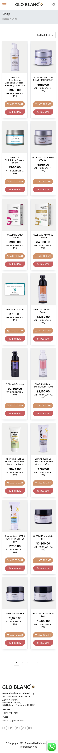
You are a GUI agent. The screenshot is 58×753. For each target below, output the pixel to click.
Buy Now (16, 112)
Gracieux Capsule (15, 309)
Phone (6, 709)
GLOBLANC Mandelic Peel (43, 537)
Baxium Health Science (16, 696)
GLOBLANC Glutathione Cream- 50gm (15, 160)
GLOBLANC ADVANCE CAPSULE (43, 236)
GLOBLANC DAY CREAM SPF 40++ (43, 159)
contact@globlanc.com (13, 720)
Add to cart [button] (45, 104)
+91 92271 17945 (10, 712)
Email (5, 717)
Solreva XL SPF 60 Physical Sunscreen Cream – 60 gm (43, 462)
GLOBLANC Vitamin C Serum (43, 311)
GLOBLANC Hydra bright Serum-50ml (43, 385)
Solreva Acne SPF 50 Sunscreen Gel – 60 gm (15, 539)
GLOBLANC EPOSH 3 (15, 613)
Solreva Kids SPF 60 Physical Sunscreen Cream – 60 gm (14, 462)
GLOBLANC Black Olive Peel (43, 615)
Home (5, 18)
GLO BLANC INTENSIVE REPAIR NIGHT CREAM (43, 78)
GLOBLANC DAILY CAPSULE (15, 236)
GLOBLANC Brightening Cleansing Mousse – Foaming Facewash (15, 81)
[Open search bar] (54, 4)
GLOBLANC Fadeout (14, 384)
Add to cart (16, 104)
